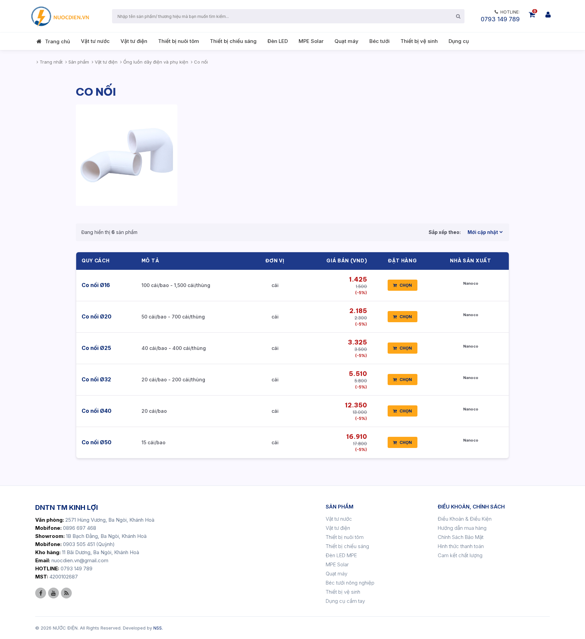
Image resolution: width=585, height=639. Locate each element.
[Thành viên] (548, 14)
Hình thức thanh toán (461, 546)
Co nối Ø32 (96, 379)
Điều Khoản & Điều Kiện (465, 519)
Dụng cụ (459, 41)
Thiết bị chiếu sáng (233, 41)
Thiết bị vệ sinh (419, 41)
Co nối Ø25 (96, 348)
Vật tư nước (95, 41)
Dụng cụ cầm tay (345, 601)
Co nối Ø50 (96, 442)
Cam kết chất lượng (460, 555)
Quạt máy (346, 41)
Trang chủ (57, 41)
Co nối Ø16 (96, 285)
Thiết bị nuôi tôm (178, 41)
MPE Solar (311, 41)
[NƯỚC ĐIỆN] (59, 16)
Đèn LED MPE (341, 555)
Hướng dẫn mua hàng (462, 528)
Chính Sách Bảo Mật (460, 537)
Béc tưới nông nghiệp (350, 582)
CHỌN (405, 285)
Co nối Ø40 (96, 410)
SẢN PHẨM (339, 506)
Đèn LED (277, 41)
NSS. (158, 628)
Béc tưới (379, 41)
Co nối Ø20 (96, 316)
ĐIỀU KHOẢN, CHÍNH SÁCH (471, 506)
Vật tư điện (134, 41)
